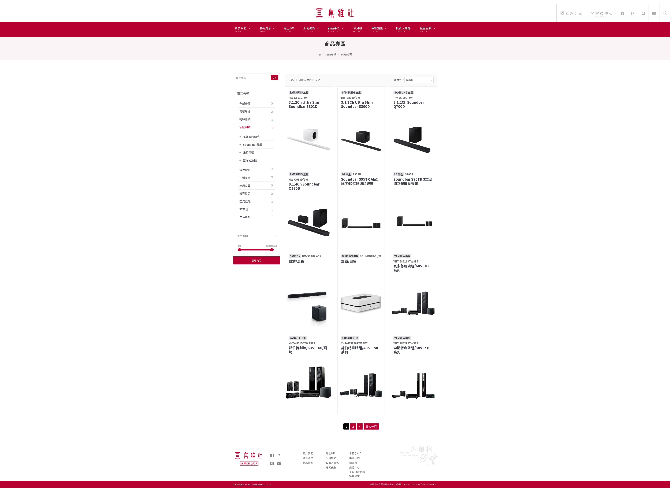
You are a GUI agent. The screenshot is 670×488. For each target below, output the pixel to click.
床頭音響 (248, 152)
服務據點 (309, 29)
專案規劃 (377, 29)
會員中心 (604, 14)
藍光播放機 (250, 160)
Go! (274, 77)
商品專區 (334, 29)
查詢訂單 (574, 13)
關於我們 (241, 29)
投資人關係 (403, 29)
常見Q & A (355, 453)
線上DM (289, 29)
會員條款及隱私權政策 (357, 474)
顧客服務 (426, 29)
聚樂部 (353, 462)
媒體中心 (354, 467)
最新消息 (265, 29)
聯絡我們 (354, 458)
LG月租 (357, 29)
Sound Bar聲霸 (252, 144)
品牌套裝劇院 (251, 137)
